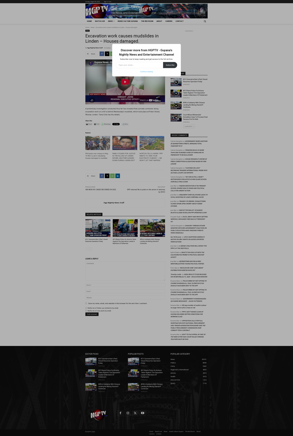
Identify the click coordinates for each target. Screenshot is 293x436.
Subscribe (170, 65)
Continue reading (146, 72)
